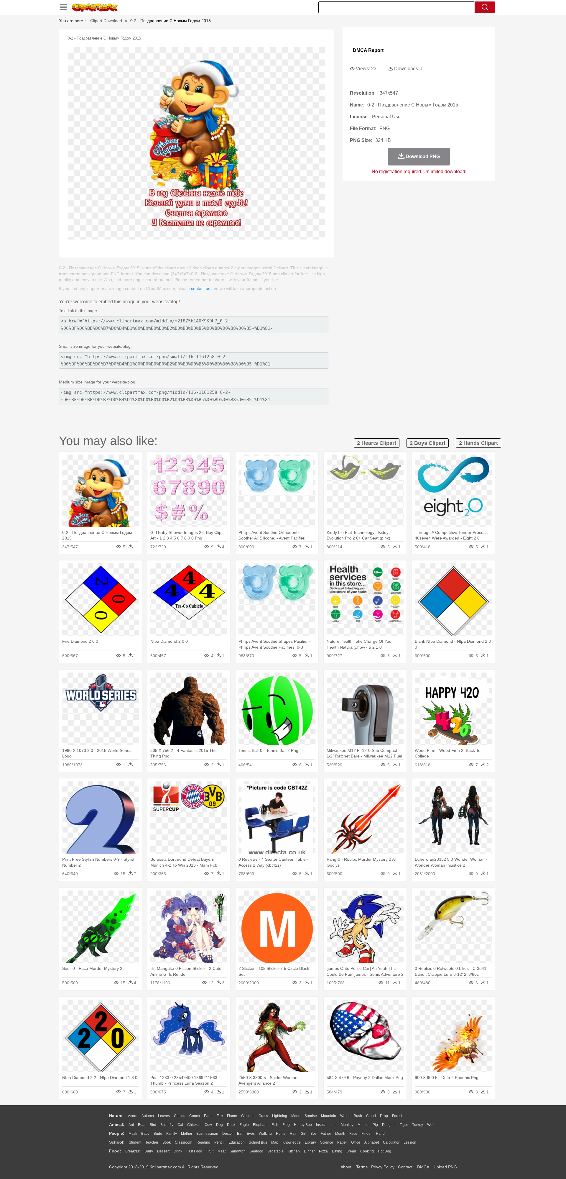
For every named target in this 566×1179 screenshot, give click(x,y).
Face (353, 1134)
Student (135, 1142)
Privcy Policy (382, 1167)
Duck (231, 1125)
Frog (286, 1125)
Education (236, 1142)
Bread (351, 1151)
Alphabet (371, 1142)
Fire (220, 1116)
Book (166, 1142)
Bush (358, 1116)
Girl (303, 1134)
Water (345, 1116)
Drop (384, 1116)
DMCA (423, 1167)
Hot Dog (384, 1151)
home (281, 1134)
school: (117, 1142)
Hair (293, 1134)
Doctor (227, 1134)
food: (115, 1151)
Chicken (193, 1125)
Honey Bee (303, 1125)
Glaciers (247, 1116)
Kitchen (294, 1151)
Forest (397, 1116)
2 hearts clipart (376, 443)
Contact (405, 1167)
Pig (375, 1125)
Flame (232, 1116)
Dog (219, 1125)
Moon (295, 1116)
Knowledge (291, 1142)
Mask (133, 1134)
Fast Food (194, 1151)
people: (116, 1133)
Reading (203, 1142)
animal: (116, 1124)
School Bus (258, 1142)
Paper (342, 1142)
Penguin (389, 1125)
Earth (208, 1116)
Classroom (183, 1142)
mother (186, 1134)
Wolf (430, 1125)
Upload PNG (445, 1167)
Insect (320, 1125)
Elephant (260, 1125)
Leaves (164, 1116)
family (171, 1134)
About (345, 1167)
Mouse (363, 1125)
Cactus (179, 1116)
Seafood (256, 1151)
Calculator (391, 1142)
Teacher (151, 1142)
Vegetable (275, 1151)
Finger (366, 1134)
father (326, 1134)
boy (313, 1134)
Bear (142, 1125)
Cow (208, 1125)
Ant (131, 1125)
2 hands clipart (478, 443)
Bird (153, 1125)
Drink (178, 1151)
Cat (180, 1125)
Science (326, 1142)
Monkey (347, 1125)
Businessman (207, 1134)
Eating (337, 1151)
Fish (275, 1125)
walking (265, 1134)
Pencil (219, 1142)
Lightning (279, 1116)
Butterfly (166, 1125)
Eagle (244, 1125)
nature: (116, 1115)
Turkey (417, 1125)
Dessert (163, 1151)
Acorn (132, 1116)
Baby (145, 1134)
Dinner (309, 1151)
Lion (333, 1125)
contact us (200, 288)
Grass (263, 1116)
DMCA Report (368, 50)
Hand (380, 1134)
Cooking (367, 1151)
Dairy (148, 1151)
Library (310, 1142)
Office (355, 1142)
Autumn (148, 1116)
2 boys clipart (427, 443)
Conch (194, 1116)
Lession (410, 1142)
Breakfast (132, 1151)
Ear (240, 1134)
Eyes (251, 1134)
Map (274, 1142)
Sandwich (238, 1151)
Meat (222, 1151)
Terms (362, 1167)
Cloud (371, 1116)
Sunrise (311, 1116)
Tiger (404, 1125)
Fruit (209, 1151)
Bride (158, 1134)
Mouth (340, 1134)
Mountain (328, 1116)
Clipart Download (106, 20)
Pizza (323, 1151)
